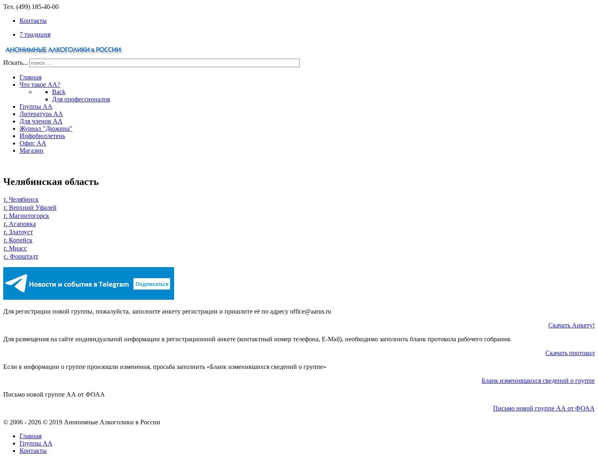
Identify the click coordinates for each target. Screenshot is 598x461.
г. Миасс (15, 248)
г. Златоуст (18, 231)
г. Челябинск (21, 199)
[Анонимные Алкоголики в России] (64, 54)
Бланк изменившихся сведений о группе (538, 380)
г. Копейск (18, 240)
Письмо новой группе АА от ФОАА (544, 408)
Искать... (15, 62)
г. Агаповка (20, 223)
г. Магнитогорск (26, 215)
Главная (30, 435)
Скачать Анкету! (571, 325)
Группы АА (36, 443)
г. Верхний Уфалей (30, 207)
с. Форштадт (21, 256)
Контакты (33, 450)
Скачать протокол (570, 352)
